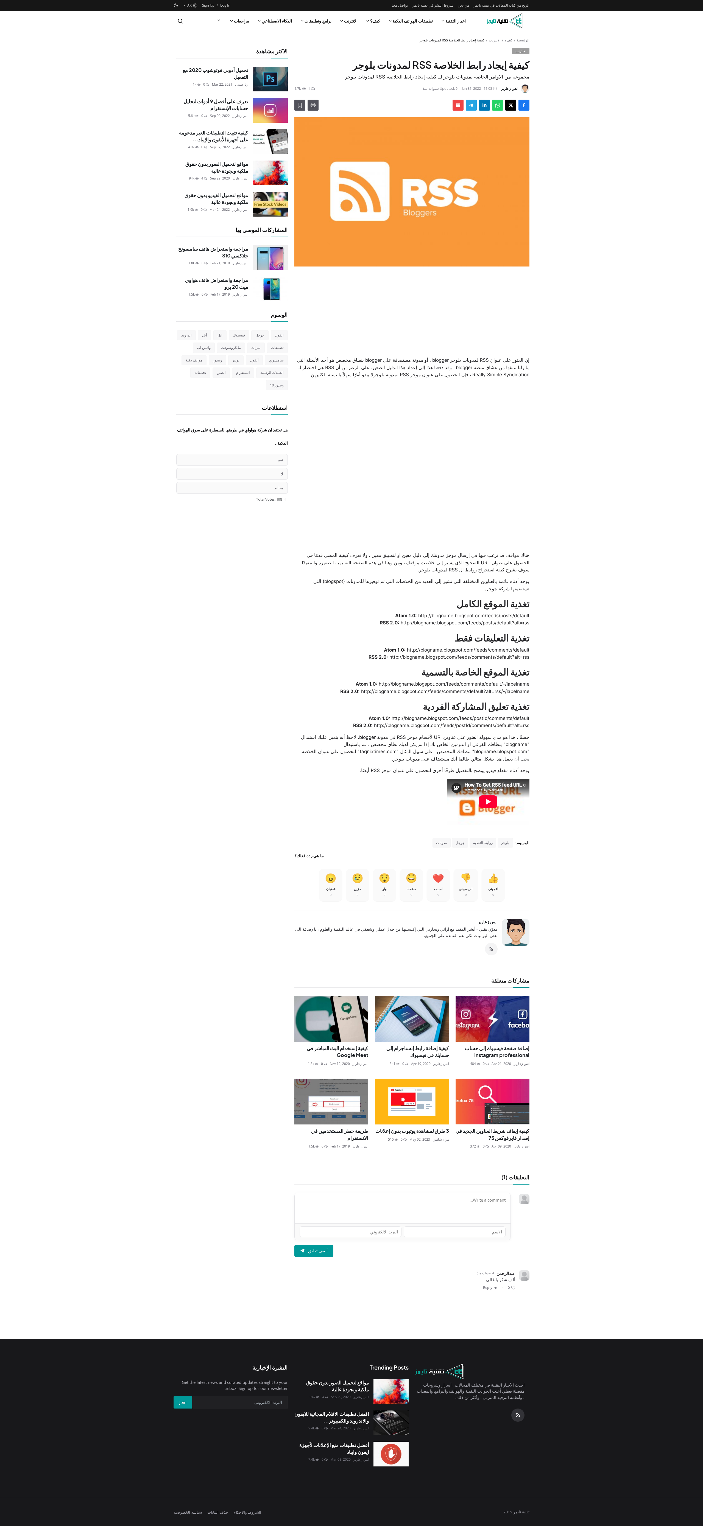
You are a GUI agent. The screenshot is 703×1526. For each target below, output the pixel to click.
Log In (225, 5)
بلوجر (505, 842)
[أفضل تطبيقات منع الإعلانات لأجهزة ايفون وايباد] (391, 1454)
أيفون (254, 360)
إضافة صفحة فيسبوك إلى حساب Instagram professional (497, 1051)
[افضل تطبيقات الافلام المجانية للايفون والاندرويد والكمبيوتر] (391, 1422)
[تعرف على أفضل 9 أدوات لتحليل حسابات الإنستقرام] (270, 110)
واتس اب (204, 347)
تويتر (235, 360)
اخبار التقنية (455, 21)
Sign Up (208, 5)
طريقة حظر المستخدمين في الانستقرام (339, 1134)
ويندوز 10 (277, 385)
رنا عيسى (241, 84)
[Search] (180, 21)
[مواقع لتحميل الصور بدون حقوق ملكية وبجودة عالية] (270, 173)
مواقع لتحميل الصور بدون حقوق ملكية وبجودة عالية (216, 167)
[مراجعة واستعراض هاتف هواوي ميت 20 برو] (270, 289)
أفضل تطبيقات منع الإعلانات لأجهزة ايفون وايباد (334, 1448)
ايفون (279, 335)
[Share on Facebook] (523, 105)
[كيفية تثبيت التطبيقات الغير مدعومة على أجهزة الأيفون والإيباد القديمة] (270, 141)
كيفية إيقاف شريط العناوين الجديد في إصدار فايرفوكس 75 (492, 1134)
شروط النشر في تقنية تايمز (432, 5)
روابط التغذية (483, 842)
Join (182, 1402)
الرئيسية (523, 40)
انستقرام (243, 372)
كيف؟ (375, 21)
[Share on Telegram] (471, 105)
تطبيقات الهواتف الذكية (413, 21)
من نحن (463, 5)
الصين (221, 372)
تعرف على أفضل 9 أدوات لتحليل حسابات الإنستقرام (215, 104)
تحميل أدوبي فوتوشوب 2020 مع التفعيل (215, 73)
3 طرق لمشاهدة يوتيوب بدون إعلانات (412, 1130)
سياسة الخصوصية (188, 1512)
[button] (190, 5)
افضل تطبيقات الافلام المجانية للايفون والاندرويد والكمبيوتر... (331, 1417)
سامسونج (276, 360)
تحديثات (200, 372)
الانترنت (351, 21)
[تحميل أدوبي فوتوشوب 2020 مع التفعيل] (270, 79)
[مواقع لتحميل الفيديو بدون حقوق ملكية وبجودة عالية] (270, 204)
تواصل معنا (400, 5)
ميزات (256, 347)
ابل (219, 335)
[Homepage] (505, 21)
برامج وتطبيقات (318, 21)
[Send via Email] (458, 105)
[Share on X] (510, 105)
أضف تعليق (318, 1250)
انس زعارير (488, 921)
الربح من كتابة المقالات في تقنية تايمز (501, 5)
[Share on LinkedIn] (484, 105)
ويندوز (217, 360)
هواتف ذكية (194, 360)
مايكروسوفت (231, 347)
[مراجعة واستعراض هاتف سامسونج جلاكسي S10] (270, 257)
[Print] (313, 105)
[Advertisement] (412, 311)
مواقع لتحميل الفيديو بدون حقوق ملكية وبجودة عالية (216, 198)
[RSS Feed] (491, 949)
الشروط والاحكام (247, 1512)
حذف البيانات (217, 1512)
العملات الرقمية (272, 372)
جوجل (460, 842)
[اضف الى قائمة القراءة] (299, 105)
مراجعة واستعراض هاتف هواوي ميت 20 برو (216, 283)
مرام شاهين (441, 1139)
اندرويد (186, 335)
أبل (204, 335)
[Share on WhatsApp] (497, 105)
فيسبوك (239, 335)
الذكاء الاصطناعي (277, 21)
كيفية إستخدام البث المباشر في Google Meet (337, 1051)
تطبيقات (277, 347)
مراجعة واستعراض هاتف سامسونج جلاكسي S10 (213, 252)
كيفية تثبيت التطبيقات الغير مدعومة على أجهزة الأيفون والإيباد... (213, 136)
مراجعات (241, 21)
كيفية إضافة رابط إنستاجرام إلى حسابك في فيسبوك (417, 1051)
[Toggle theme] (176, 5)
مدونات (441, 842)
